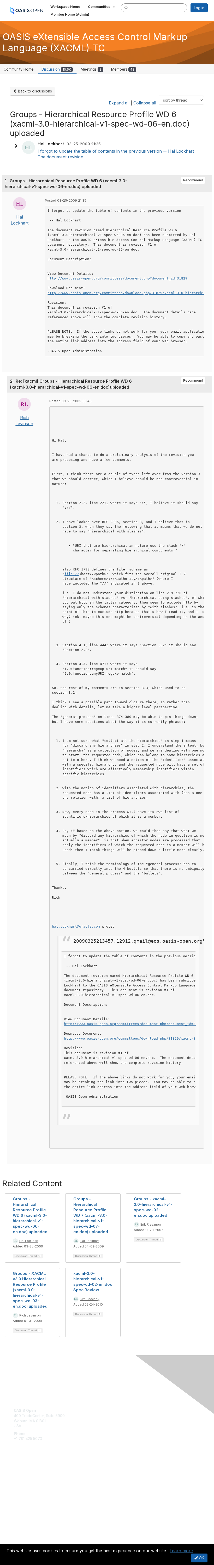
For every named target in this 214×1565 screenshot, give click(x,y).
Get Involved (25, 1473)
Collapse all (144, 102)
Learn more (181, 1550)
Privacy (20, 1540)
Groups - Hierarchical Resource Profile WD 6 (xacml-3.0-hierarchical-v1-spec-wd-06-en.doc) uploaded (30, 1215)
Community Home (19, 69)
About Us (21, 1535)
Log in (199, 7)
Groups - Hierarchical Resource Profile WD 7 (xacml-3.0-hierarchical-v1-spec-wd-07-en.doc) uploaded (90, 1215)
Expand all (119, 102)
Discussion (56, 69)
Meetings (91, 69)
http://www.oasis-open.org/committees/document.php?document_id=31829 (117, 278)
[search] (126, 7)
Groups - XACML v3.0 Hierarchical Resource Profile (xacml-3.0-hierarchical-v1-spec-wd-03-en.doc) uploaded (30, 1290)
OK (201, 1558)
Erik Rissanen (150, 1224)
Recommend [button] (193, 180)
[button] (102, 6)
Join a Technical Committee (37, 1488)
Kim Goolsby (89, 1299)
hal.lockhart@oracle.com (76, 926)
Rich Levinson (30, 1315)
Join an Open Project (32, 1481)
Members (122, 69)
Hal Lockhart (28, 1241)
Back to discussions (34, 91)
